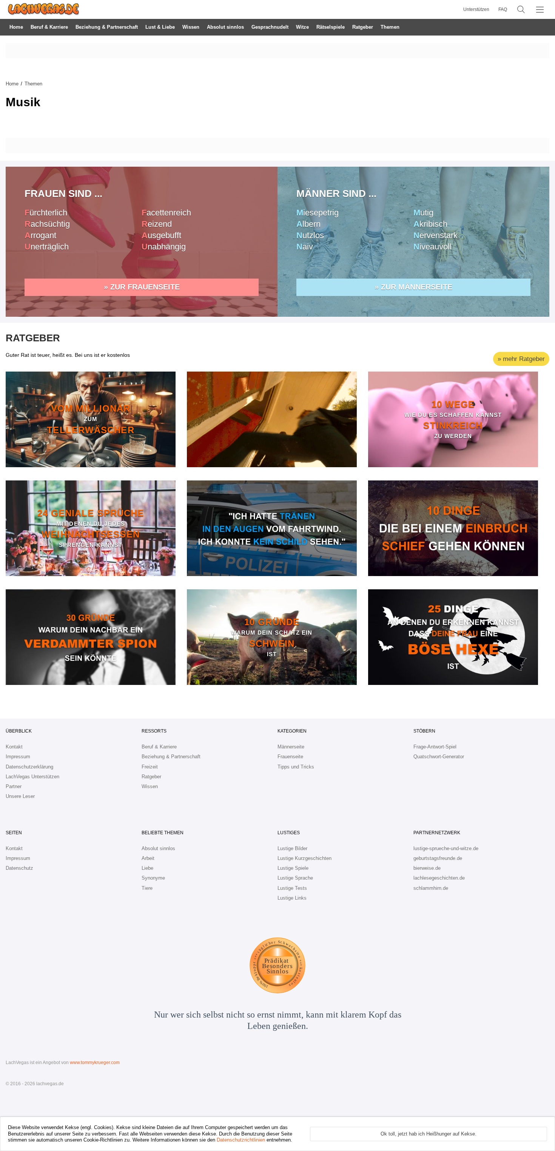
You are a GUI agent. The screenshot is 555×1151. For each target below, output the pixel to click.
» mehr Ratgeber (521, 358)
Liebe (147, 868)
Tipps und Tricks (296, 767)
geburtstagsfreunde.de (437, 858)
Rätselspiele (330, 27)
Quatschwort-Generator (438, 756)
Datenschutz (19, 868)
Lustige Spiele (293, 868)
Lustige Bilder (292, 848)
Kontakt (14, 747)
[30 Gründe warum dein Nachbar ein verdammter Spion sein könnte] (91, 637)
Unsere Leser (20, 796)
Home (16, 27)
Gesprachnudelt (269, 27)
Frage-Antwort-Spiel (434, 747)
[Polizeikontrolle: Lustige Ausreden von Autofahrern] (272, 528)
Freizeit (150, 767)
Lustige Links (292, 898)
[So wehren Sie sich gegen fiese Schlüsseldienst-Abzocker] (272, 419)
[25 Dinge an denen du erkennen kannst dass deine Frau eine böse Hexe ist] (453, 637)
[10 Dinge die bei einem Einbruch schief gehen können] (453, 528)
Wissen (190, 27)
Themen (390, 27)
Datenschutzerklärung (29, 767)
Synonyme (153, 878)
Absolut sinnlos (225, 27)
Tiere (147, 888)
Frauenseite (290, 756)
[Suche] (521, 9)
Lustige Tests (292, 888)
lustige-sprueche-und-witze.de (445, 848)
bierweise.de (427, 868)
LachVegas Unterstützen (32, 776)
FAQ (502, 9)
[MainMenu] (539, 9)
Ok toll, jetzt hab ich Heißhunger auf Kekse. (428, 1134)
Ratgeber (362, 27)
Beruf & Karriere (49, 27)
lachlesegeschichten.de (439, 878)
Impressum (18, 756)
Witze (302, 27)
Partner (14, 786)
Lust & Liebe (160, 27)
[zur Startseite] (44, 9)
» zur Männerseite (413, 287)
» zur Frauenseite (142, 287)
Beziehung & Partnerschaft (107, 27)
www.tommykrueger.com (95, 1062)
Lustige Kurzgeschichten (304, 858)
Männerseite (291, 747)
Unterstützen (476, 9)
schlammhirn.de (430, 888)
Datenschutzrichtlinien (241, 1140)
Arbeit (148, 858)
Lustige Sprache (295, 878)
